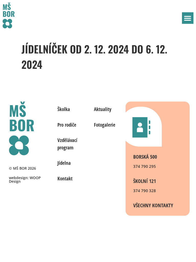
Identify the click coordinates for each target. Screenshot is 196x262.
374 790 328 (144, 190)
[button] (187, 18)
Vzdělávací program (67, 144)
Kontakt (64, 178)
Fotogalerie (104, 125)
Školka (63, 109)
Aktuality (102, 109)
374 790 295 (144, 166)
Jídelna (64, 163)
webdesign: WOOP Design (25, 179)
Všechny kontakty (153, 205)
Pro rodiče (66, 125)
